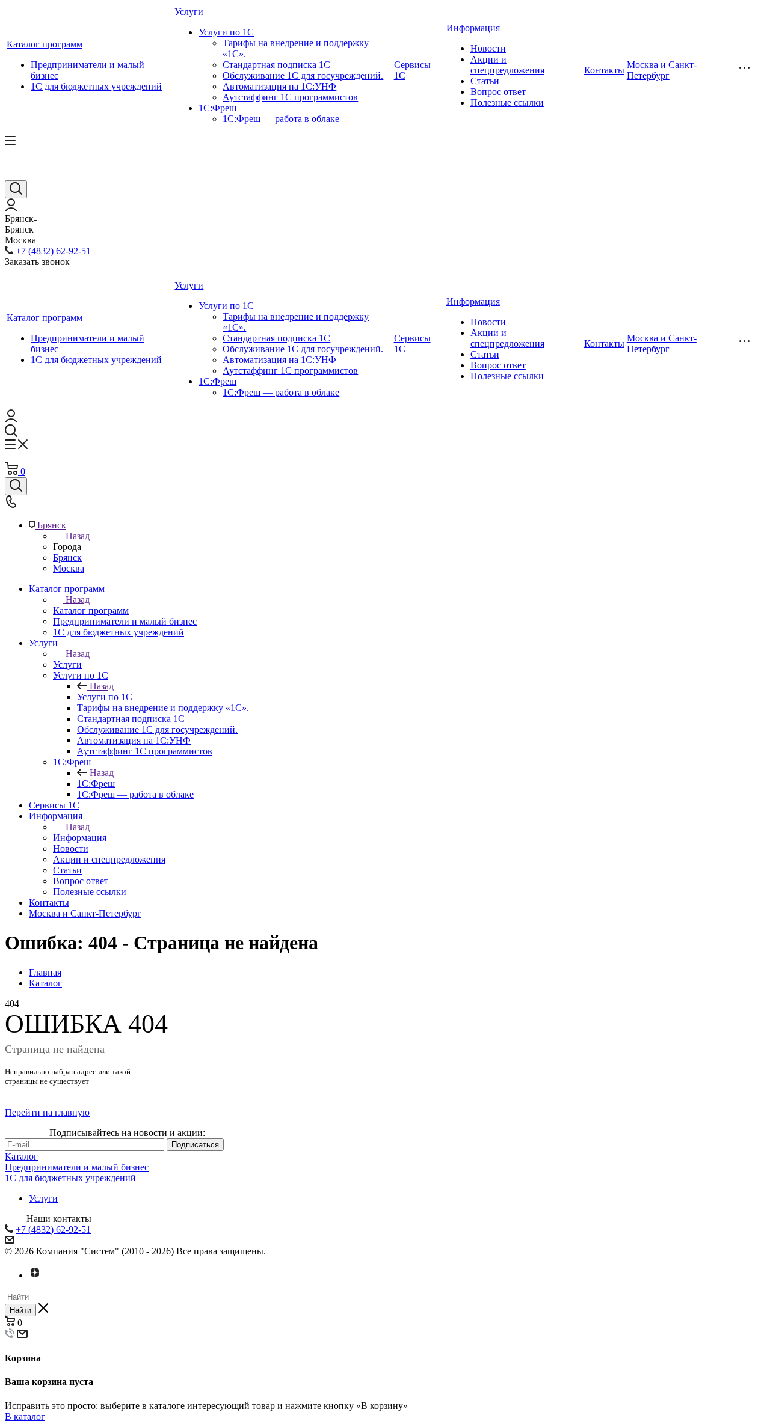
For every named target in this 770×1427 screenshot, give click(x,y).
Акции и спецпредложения (507, 64)
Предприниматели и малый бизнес (77, 1167)
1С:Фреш (217, 108)
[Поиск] (16, 189)
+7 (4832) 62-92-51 (53, 251)
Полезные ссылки (507, 102)
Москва (68, 568)
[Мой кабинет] (11, 208)
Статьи (484, 81)
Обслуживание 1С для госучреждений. (303, 75)
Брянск (67, 557)
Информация (473, 28)
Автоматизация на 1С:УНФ (279, 86)
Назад (78, 536)
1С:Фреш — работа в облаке (281, 119)
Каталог (21, 1156)
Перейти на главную (47, 1112)
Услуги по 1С (226, 32)
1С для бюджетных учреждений (96, 86)
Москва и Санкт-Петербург (662, 70)
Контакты (604, 70)
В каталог (25, 1416)
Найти (20, 1310)
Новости (488, 48)
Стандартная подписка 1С (276, 65)
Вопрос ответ (498, 92)
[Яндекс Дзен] (35, 1275)
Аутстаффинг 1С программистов (290, 97)
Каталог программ (44, 44)
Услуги (188, 12)
